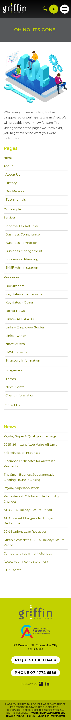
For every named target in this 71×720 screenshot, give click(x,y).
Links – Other (15, 335)
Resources (11, 277)
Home (8, 158)
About (8, 166)
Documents (15, 286)
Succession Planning (21, 259)
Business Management (23, 251)
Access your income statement (26, 561)
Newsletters (15, 344)
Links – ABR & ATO (19, 319)
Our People (12, 209)
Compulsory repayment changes (28, 553)
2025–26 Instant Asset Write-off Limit (30, 444)
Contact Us (12, 405)
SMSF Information (19, 352)
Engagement (13, 370)
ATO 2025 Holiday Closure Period (28, 510)
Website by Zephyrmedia (48, 712)
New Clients (14, 387)
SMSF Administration (21, 267)
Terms (10, 379)
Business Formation (21, 243)
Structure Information (22, 360)
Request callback (35, 660)
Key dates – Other (19, 302)
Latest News (15, 311)
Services (9, 217)
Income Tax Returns (21, 226)
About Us (12, 174)
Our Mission (14, 191)
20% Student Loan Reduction (25, 531)
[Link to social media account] (41, 684)
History (11, 183)
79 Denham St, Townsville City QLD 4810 (35, 647)
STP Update (12, 570)
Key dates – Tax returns (23, 294)
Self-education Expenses (22, 452)
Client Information (19, 395)
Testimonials (15, 199)
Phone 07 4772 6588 (35, 672)
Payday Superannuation (21, 488)
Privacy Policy (14, 715)
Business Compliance (22, 234)
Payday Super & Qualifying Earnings (30, 436)
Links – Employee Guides (25, 327)
